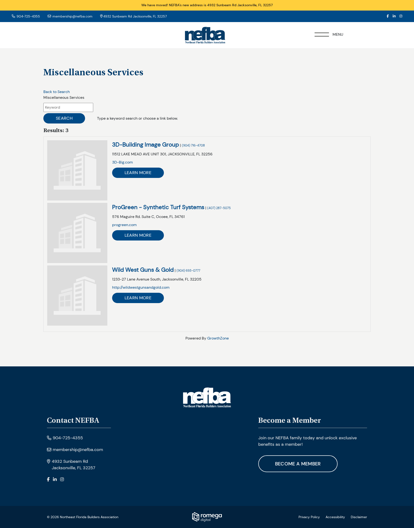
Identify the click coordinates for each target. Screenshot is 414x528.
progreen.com (124, 224)
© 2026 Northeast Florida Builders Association (82, 517)
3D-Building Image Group (145, 144)
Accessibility (335, 517)
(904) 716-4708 (193, 145)
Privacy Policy (309, 517)
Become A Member (298, 464)
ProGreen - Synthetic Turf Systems (158, 207)
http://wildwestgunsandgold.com (140, 287)
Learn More (138, 173)
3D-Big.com (122, 162)
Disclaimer (359, 517)
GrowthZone (218, 338)
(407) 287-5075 (219, 208)
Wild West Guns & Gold (143, 269)
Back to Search (56, 91)
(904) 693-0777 (188, 271)
